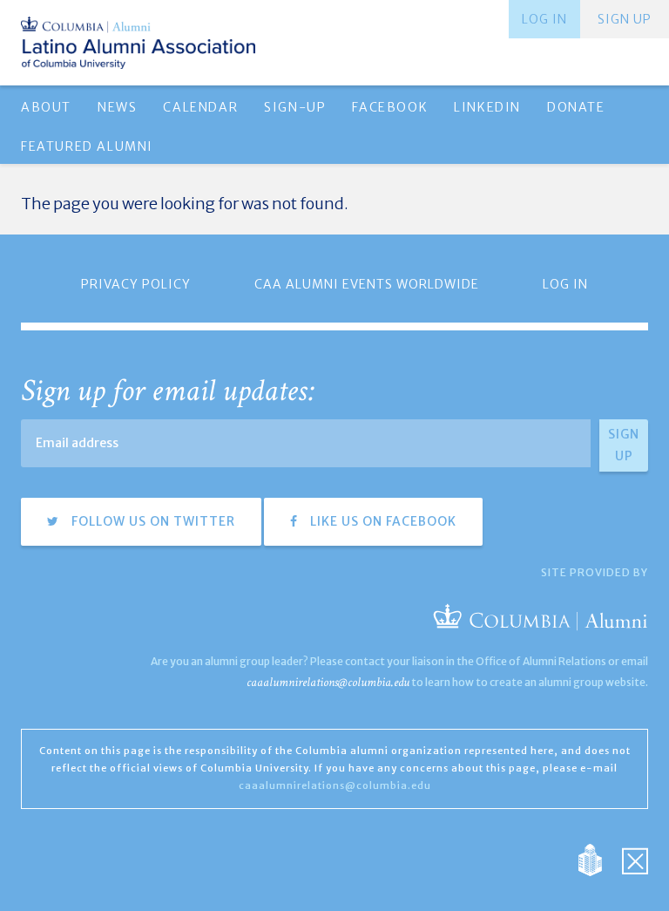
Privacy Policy (136, 284)
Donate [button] (576, 107)
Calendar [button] (200, 107)
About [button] (46, 107)
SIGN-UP (295, 107)
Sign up (625, 19)
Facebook (390, 107)
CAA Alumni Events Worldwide (366, 284)
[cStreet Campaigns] (635, 858)
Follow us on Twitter (151, 521)
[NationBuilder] (598, 858)
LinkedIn (487, 107)
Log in (544, 19)
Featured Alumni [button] (87, 146)
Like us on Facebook (381, 521)
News (117, 107)
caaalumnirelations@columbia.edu (328, 682)
